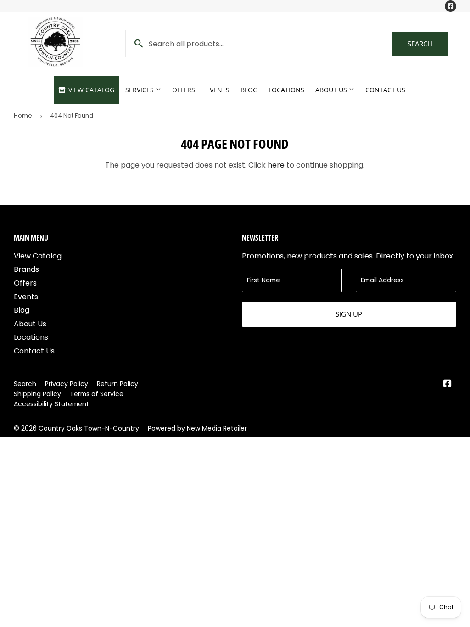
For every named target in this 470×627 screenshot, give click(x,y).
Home (23, 115)
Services (140, 89)
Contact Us (385, 89)
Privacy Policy (66, 383)
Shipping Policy (37, 393)
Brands (26, 269)
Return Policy (117, 383)
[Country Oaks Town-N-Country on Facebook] (447, 384)
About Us (332, 89)
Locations (286, 89)
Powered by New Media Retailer (197, 428)
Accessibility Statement (51, 404)
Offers (183, 89)
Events (217, 89)
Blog (249, 89)
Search (428, 43)
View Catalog (90, 89)
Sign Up (349, 314)
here (276, 165)
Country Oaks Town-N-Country (89, 428)
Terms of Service (96, 393)
